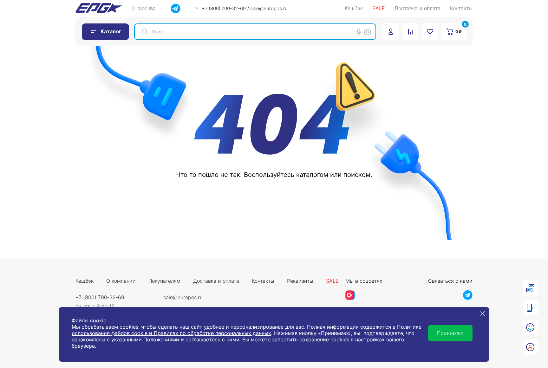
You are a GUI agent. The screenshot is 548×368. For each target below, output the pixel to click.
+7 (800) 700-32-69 (99, 297)
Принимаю (450, 333)
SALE (378, 8)
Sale (332, 281)
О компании (121, 281)
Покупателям (164, 281)
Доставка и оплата (417, 8)
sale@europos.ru (183, 297)
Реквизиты (300, 281)
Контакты (461, 8)
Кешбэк (354, 8)
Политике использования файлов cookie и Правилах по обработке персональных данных (246, 330)
